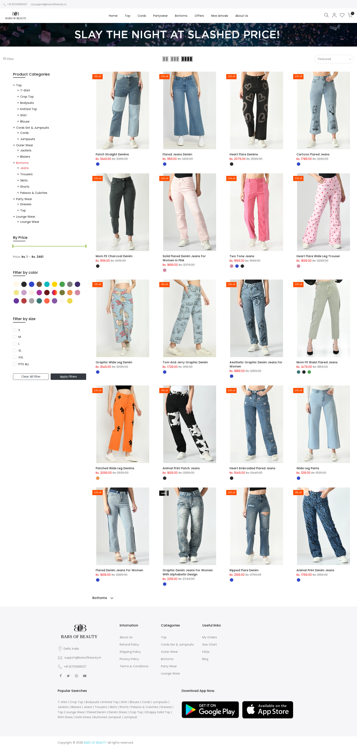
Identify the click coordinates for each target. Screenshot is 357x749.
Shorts (24, 187)
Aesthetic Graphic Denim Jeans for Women (256, 364)
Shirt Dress (65, 717)
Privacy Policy (129, 659)
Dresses (25, 204)
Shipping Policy (130, 652)
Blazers (25, 157)
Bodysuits (27, 103)
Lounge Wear (25, 217)
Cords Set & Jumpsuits (32, 128)
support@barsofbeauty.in (50, 4)
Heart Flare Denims (244, 154)
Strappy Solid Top (157, 712)
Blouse (25, 121)
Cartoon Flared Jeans (313, 154)
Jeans (24, 168)
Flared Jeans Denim (177, 154)
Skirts (24, 180)
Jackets (25, 150)
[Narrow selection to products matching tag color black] (17, 284)
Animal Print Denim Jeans (315, 570)
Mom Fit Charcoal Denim (114, 256)
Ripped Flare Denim (244, 570)
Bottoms (181, 16)
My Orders (209, 637)
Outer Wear (24, 145)
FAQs (205, 652)
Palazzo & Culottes (33, 193)
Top (127, 16)
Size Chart (209, 644)
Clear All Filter (30, 376)
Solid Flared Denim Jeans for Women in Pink (184, 258)
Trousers (26, 174)
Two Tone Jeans (242, 256)
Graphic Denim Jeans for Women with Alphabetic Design (188, 572)
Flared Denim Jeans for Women (119, 570)
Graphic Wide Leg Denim (114, 362)
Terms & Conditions (134, 666)
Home (113, 16)
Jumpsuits (27, 139)
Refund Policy (129, 644)
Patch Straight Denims (112, 154)
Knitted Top (28, 109)
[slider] (13, 247)
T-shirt (25, 90)
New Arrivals (219, 16)
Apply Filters (68, 376)
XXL (20, 357)
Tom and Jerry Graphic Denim (185, 362)
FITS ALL (23, 364)
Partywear (160, 16)
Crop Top (27, 97)
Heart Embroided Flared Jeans (252, 468)
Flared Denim (96, 712)
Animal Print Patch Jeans (181, 468)
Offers (199, 16)
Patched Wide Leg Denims (115, 468)
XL (19, 350)
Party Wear (24, 199)
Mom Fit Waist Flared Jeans (317, 362)
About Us (241, 16)
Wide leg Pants (307, 468)
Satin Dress (83, 717)
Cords (142, 16)
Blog (205, 659)
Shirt (23, 115)
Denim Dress (118, 712)
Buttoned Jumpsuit (107, 717)
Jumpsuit (130, 717)
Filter (10, 59)
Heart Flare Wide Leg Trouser (318, 256)
